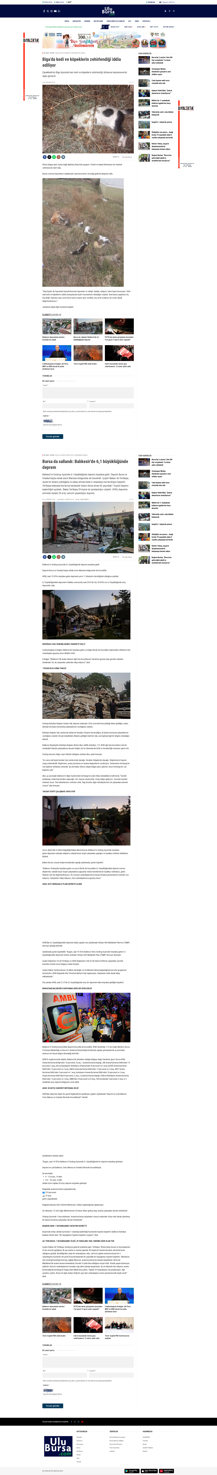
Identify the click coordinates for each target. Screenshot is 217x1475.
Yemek (137, 21)
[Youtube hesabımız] (55, 11)
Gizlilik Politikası (148, 1448)
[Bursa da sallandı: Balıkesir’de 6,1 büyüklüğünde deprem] (88, 326)
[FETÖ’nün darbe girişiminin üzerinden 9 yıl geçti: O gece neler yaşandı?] (119, 326)
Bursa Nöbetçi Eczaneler (116, 21)
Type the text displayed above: (52, 425)
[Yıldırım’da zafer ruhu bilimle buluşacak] (144, 118)
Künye (145, 1444)
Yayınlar (112, 1451)
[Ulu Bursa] (108, 15)
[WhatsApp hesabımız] (59, 11)
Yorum (45, 385)
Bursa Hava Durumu (116, 1444)
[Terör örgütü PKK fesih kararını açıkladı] (119, 1325)
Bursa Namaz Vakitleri (117, 1441)
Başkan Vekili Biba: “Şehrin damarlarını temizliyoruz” (61, 27)
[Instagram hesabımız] (51, 11)
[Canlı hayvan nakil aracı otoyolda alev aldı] (144, 86)
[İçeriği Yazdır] (63, 157)
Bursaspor (77, 21)
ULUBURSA (146, 1437)
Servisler (145, 21)
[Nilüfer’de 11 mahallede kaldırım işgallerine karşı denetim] (144, 106)
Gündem (131, 82)
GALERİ (48, 2)
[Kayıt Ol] (165, 11)
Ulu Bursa (80, 1451)
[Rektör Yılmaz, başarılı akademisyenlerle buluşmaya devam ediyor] (144, 149)
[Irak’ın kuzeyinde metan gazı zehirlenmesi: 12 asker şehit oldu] (119, 353)
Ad (44, 401)
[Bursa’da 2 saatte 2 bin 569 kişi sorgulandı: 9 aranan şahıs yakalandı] (144, 63)
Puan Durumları (114, 1448)
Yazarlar (145, 1441)
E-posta (93, 401)
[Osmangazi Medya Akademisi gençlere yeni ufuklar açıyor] (144, 75)
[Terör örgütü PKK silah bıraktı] (88, 353)
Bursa (67, 21)
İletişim (145, 1451)
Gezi (129, 21)
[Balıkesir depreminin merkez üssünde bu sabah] (56, 326)
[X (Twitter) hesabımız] (47, 11)
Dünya (79, 1455)
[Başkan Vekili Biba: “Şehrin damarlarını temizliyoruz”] (144, 96)
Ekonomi (87, 21)
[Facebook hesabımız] (44, 11)
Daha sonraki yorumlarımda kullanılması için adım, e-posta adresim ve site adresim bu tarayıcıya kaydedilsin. (77, 411)
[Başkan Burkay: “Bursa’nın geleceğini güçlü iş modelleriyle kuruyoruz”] (144, 161)
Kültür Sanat (98, 21)
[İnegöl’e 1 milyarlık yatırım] (144, 128)
